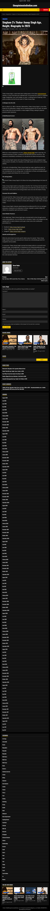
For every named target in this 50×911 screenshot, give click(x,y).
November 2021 (5, 568)
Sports (3, 852)
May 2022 (4, 550)
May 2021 (4, 586)
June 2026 (4, 403)
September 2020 (5, 610)
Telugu (3, 864)
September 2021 (5, 574)
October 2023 (5, 499)
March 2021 (4, 592)
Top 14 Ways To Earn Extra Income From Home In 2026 (13, 373)
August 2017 (4, 721)
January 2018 (5, 706)
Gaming (3, 798)
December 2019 (5, 637)
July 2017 (4, 724)
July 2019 (4, 652)
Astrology (4, 738)
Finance (3, 789)
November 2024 (5, 460)
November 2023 (5, 496)
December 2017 (5, 709)
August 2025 (5, 433)
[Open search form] (38, 10)
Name (4, 309)
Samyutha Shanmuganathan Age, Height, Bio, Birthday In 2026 (14, 379)
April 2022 (4, 553)
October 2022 (5, 535)
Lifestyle (4, 825)
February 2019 (5, 667)
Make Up (4, 828)
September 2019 (5, 646)
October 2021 (5, 571)
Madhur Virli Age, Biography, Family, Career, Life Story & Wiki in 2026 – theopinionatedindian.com (22, 387)
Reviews (4, 846)
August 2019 (4, 649)
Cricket (3, 774)
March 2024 (4, 484)
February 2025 (5, 451)
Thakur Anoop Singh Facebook (17, 227)
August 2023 (5, 505)
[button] (2, 10)
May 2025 (4, 442)
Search (4, 356)
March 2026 (4, 412)
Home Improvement (6, 816)
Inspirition (4, 822)
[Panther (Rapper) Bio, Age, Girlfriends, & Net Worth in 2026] (40, 340)
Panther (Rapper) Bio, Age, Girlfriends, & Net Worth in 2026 (39, 347)
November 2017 (5, 712)
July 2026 (4, 401)
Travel (3, 870)
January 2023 (5, 526)
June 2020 (4, 619)
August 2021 (4, 577)
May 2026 (4, 406)
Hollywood (4, 813)
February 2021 (5, 595)
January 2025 (5, 454)
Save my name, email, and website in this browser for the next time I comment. (22, 324)
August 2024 (5, 469)
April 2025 (4, 445)
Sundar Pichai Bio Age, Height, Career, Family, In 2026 (25, 347)
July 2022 (4, 544)
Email (4, 314)
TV (2, 876)
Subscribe (45, 10)
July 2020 (4, 616)
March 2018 (4, 700)
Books (3, 765)
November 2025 (5, 424)
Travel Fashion (5, 873)
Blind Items (4, 762)
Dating (3, 777)
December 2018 (5, 673)
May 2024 (4, 478)
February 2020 (5, 631)
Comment (5, 291)
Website (4, 319)
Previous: (13, 278)
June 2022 (4, 547)
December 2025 (5, 421)
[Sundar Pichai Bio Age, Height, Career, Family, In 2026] (25, 340)
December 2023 (5, 493)
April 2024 (4, 481)
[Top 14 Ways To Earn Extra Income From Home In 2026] (31, 890)
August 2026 (5, 398)
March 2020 (4, 628)
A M (4, 349)
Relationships (5, 843)
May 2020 (4, 622)
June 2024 (4, 475)
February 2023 (5, 523)
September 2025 (5, 430)
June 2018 (4, 691)
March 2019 (4, 664)
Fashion (3, 786)
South (3, 849)
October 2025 (5, 427)
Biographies (5, 18)
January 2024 (5, 490)
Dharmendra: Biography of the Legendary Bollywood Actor (9, 347)
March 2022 (4, 556)
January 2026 (5, 418)
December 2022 (5, 529)
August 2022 (5, 541)
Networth (4, 831)
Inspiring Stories (5, 819)
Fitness (3, 792)
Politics (3, 840)
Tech (3, 861)
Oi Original (4, 834)
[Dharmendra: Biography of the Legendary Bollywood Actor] (9, 340)
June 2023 (4, 511)
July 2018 (4, 688)
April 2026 (4, 409)
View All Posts (17, 270)
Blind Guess (4, 756)
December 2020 (5, 601)
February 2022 (5, 559)
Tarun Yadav (6, 29)
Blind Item (4, 759)
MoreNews (21, 909)
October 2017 (5, 715)
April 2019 (4, 661)
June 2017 (4, 727)
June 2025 (4, 439)
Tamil (3, 858)
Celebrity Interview (6, 771)
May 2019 (4, 658)
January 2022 (5, 562)
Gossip (3, 804)
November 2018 (5, 676)
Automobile (4, 741)
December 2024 (5, 457)
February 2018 (5, 703)
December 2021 (5, 565)
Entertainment (5, 783)
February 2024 (5, 487)
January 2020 (5, 634)
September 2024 (5, 466)
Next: (37, 278)
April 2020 (4, 625)
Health (3, 807)
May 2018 (4, 694)
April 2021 (4, 589)
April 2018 (4, 697)
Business (4, 768)
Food (3, 795)
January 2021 (5, 598)
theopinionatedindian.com (25, 5)
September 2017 (5, 718)
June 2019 (4, 655)
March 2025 (4, 448)
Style (3, 855)
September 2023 (5, 502)
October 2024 (5, 463)
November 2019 (5, 640)
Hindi (3, 810)
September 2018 (5, 682)
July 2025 (4, 436)
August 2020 (5, 613)
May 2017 (4, 730)
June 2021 (4, 583)
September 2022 (5, 538)
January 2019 (5, 670)
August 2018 (4, 685)
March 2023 (4, 520)
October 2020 (5, 607)
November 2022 (5, 532)
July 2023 (4, 508)
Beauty (3, 744)
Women (3, 879)
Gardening (4, 801)
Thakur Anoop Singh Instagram (18, 231)
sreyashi (35, 351)
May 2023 (4, 514)
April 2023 (4, 517)
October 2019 (5, 643)
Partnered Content (6, 837)
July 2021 (4, 580)
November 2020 (5, 604)
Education (4, 780)
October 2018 (5, 679)
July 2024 (4, 472)
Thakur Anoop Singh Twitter (15, 229)
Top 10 (3, 867)
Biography (4, 750)
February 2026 (5, 415)
